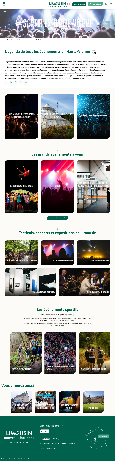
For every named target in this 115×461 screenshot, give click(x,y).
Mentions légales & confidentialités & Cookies (12, 459)
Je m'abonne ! (44, 431)
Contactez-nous (51, 448)
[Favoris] (110, 4)
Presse (42, 448)
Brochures (55, 438)
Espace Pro (72, 443)
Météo (64, 443)
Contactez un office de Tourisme (49, 443)
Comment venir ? (103, 436)
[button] (106, 4)
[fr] (68, 4)
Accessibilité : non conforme (31, 459)
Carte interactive (45, 438)
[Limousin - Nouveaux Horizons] (57, 4)
